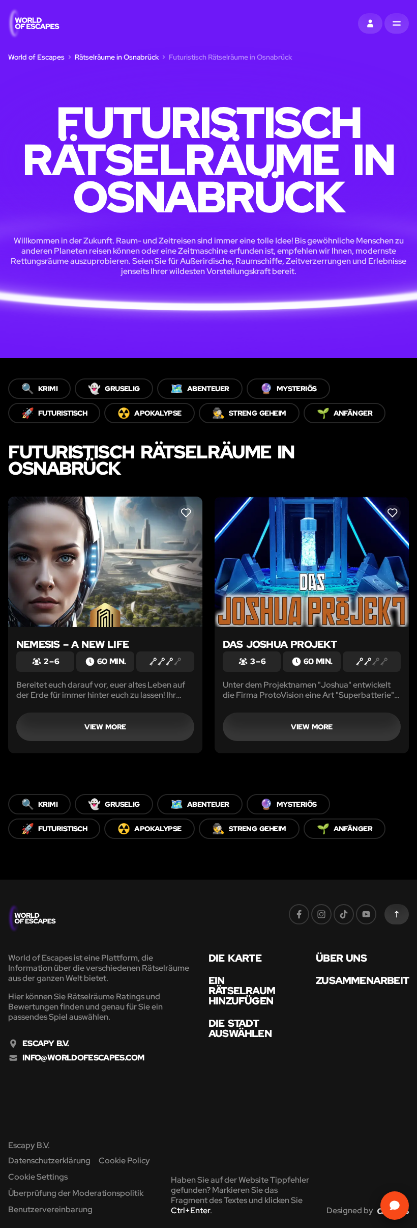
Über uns (341, 958)
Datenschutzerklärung (49, 1160)
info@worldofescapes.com (83, 1058)
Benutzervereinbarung (50, 1209)
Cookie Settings (38, 1176)
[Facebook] (299, 914)
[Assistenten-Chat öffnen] (394, 1205)
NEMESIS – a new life (72, 644)
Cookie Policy (124, 1160)
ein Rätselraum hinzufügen (241, 990)
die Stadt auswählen (240, 1028)
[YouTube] (366, 914)
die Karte (234, 958)
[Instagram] (321, 914)
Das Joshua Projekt (280, 644)
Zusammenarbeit (362, 980)
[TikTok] (344, 914)
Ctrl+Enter (190, 1210)
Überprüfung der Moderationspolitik (75, 1193)
